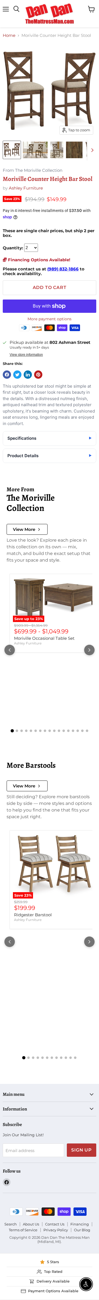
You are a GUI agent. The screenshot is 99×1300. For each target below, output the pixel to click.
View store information (26, 355)
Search (10, 1224)
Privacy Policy (55, 1230)
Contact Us (54, 1224)
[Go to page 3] (21, 731)
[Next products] (89, 650)
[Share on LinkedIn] (28, 374)
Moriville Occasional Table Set (44, 638)
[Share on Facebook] (7, 374)
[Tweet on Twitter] (17, 374)
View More (24, 529)
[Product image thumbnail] (35, 150)
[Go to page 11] (59, 731)
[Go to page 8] (45, 731)
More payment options (50, 319)
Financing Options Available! (38, 259)
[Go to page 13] (68, 731)
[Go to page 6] (35, 731)
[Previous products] (9, 650)
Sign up (81, 1150)
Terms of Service (23, 1230)
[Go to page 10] (54, 731)
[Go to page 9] (49, 731)
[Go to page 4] (26, 731)
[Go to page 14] (73, 731)
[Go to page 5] (31, 731)
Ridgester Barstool (33, 914)
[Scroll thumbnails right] (91, 150)
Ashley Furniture (26, 188)
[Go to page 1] (12, 731)
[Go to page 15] (77, 731)
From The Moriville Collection (32, 170)
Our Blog (82, 1230)
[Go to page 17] (87, 731)
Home (9, 35)
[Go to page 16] (82, 731)
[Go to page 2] (17, 731)
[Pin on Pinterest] (38, 374)
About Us (31, 1224)
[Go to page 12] (63, 731)
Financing (79, 1224)
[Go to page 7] (40, 731)
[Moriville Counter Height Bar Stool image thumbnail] (12, 150)
